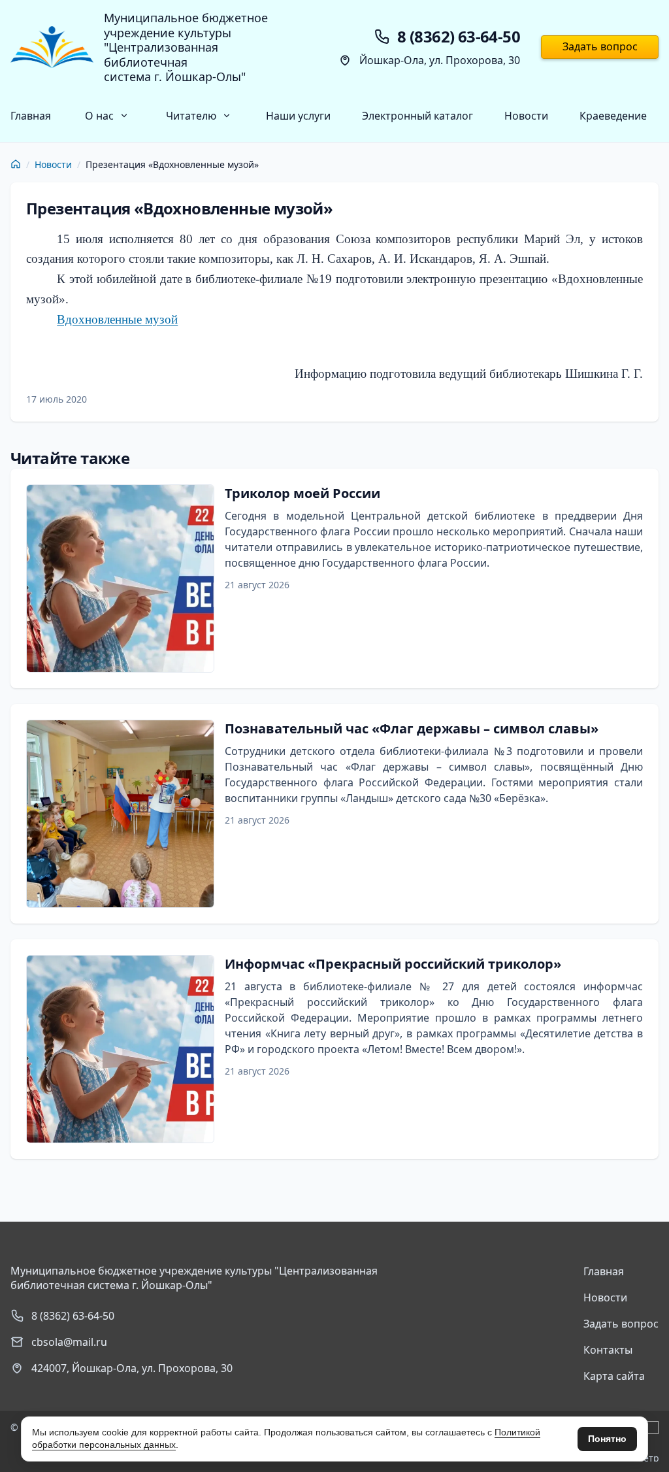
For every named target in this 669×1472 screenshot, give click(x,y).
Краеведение (613, 116)
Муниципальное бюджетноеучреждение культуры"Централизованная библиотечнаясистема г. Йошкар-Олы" (186, 47)
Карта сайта (614, 1376)
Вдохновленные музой (117, 319)
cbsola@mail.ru (69, 1342)
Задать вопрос (600, 46)
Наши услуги (298, 116)
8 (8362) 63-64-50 (72, 1316)
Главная (30, 116)
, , (132, 1368)
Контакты (607, 1350)
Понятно (607, 1438)
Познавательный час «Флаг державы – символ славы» (411, 728)
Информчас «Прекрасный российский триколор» (393, 964)
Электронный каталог (417, 116)
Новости (526, 116)
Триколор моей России (302, 493)
